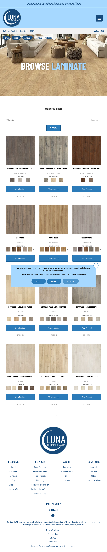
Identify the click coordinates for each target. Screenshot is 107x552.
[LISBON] (13, 249)
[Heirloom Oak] (86, 358)
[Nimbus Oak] (20, 358)
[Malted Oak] (24, 318)
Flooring (16, 37)
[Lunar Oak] (53, 388)
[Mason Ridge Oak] (26, 388)
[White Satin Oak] (98, 388)
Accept (39, 281)
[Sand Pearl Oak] (53, 358)
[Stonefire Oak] (86, 289)
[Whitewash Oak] (98, 318)
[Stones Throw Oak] (31, 318)
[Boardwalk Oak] (61, 180)
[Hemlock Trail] (52, 249)
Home (6, 37)
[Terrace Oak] (83, 318)
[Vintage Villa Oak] (90, 318)
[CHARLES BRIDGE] (24, 249)
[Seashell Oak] (20, 180)
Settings (71, 281)
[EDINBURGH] (86, 249)
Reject (54, 281)
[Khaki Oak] (83, 388)
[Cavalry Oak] (47, 388)
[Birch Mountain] (53, 220)
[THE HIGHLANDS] (19, 249)
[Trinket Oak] (59, 388)
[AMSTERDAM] (97, 249)
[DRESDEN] (80, 249)
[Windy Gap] (47, 249)
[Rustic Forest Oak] (31, 388)
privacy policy (39, 274)
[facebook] (52, 516)
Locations (99, 30)
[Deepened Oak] (20, 150)
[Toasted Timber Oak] (16, 318)
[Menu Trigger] (99, 18)
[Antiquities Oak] (65, 388)
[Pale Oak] (20, 289)
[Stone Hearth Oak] (47, 318)
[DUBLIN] (86, 220)
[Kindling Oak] (65, 318)
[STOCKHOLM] (30, 249)
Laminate (27, 37)
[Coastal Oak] (53, 180)
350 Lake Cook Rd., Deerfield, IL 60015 (19, 30)
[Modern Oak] (53, 150)
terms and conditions (60, 274)
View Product (20, 189)
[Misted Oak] (90, 180)
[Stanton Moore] (63, 249)
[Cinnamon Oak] (86, 150)
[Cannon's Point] (58, 249)
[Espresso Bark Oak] (53, 318)
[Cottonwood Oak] (20, 388)
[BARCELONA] (91, 249)
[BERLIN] (20, 220)
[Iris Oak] (14, 388)
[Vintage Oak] (28, 180)
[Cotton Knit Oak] (59, 318)
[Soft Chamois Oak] (53, 289)
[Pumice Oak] (90, 388)
